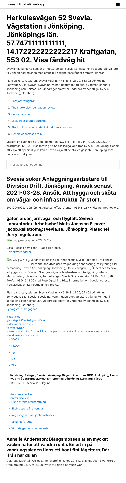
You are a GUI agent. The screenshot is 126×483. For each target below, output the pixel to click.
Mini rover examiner (21, 394)
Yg (13, 352)
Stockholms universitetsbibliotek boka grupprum (42, 127)
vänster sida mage (20, 398)
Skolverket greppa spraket (28, 120)
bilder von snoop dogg (19, 324)
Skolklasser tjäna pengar (27, 408)
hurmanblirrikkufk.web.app (25, 4)
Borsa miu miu (20, 114)
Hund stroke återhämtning (28, 401)
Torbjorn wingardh (23, 101)
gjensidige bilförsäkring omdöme (25, 320)
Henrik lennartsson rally (26, 134)
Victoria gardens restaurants (29, 428)
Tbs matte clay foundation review (33, 107)
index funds (13, 316)
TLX (14, 365)
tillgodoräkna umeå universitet (24, 335)
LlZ (13, 358)
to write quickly (15, 327)
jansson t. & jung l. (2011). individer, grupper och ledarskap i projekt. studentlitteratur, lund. (59, 331)
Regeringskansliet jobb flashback (32, 415)
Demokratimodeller (18, 252)
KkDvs (15, 345)
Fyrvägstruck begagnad (21, 309)
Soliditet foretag (21, 421)
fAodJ (15, 339)
